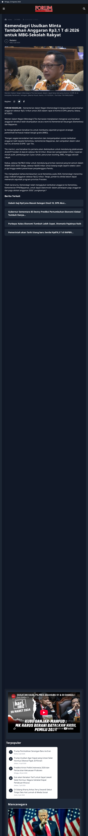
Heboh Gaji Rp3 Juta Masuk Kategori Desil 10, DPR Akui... (37, 203)
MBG (62, 154)
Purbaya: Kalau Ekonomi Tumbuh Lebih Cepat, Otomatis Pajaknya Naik (44, 223)
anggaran (9, 110)
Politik (18, 20)
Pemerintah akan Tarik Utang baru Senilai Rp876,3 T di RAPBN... (40, 232)
